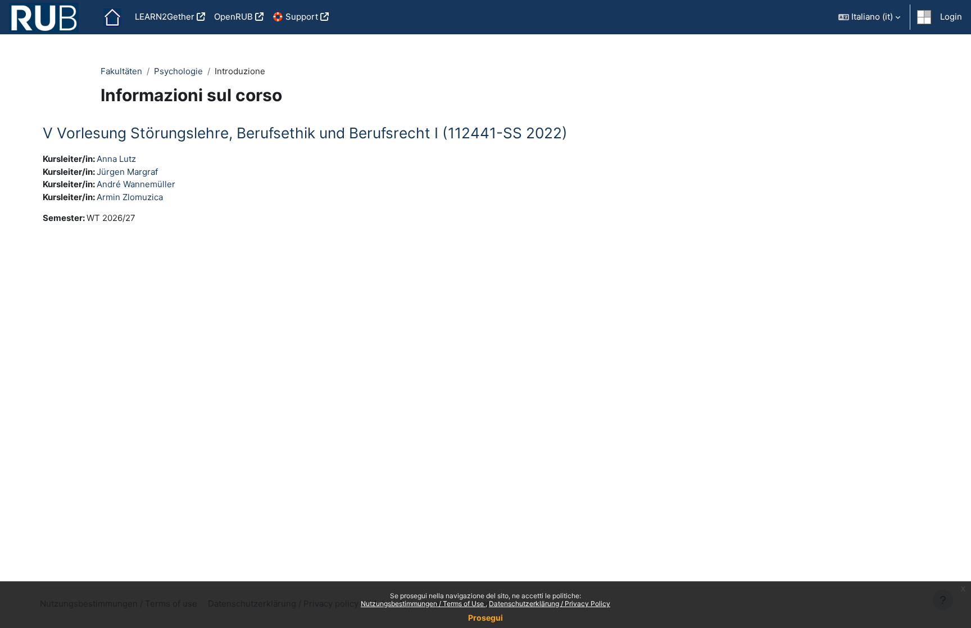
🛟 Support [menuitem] (295, 16)
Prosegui (485, 617)
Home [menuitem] (112, 17)
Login (951, 16)
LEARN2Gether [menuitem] (164, 16)
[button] (869, 17)
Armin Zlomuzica (130, 197)
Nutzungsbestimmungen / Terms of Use (423, 603)
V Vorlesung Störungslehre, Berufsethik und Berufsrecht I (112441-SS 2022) (305, 133)
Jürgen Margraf (127, 171)
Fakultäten (121, 71)
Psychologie (178, 71)
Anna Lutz (116, 158)
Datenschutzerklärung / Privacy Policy (549, 603)
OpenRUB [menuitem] (233, 16)
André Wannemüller (136, 184)
